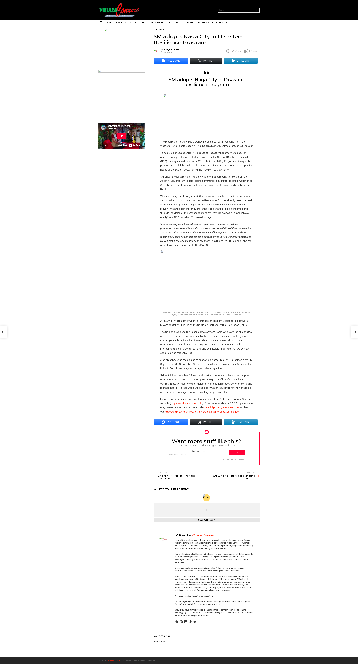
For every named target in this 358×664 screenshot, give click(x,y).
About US (203, 22)
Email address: (198, 451)
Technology (158, 22)
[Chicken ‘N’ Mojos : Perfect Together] (3, 332)
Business (130, 22)
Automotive (176, 22)
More (190, 22)
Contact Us (219, 22)
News (118, 22)
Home (109, 22)
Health (143, 22)
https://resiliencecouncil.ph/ (186, 403)
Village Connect (114, 661)
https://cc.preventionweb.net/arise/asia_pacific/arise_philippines (202, 411)
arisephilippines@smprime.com (221, 407)
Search (257, 11)
